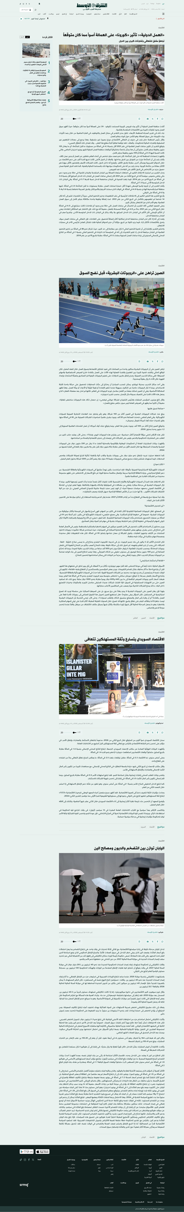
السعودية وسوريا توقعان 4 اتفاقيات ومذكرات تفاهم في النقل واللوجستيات (34, 72)
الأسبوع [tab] (22, 37)
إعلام (112, 1174)
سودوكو (111, 1191)
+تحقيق (149, 1194)
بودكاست (51, 14)
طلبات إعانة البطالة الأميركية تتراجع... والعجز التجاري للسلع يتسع (36, 102)
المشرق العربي (158, 1174)
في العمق (64, 14)
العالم (125, 14)
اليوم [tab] (27, 37)
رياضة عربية (161, 1191)
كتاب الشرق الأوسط (133, 1171)
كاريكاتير (137, 1168)
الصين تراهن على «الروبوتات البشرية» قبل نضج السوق (121, 273)
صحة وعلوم (97, 14)
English (158, 3)
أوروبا (150, 1168)
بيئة (99, 1171)
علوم (99, 1168)
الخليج (160, 1168)
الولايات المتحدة (148, 1165)
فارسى (143, 3)
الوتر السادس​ (109, 1168)
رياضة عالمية (161, 1194)
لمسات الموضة (71, 1171)
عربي (163, 3)
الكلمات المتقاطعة (108, 1188)
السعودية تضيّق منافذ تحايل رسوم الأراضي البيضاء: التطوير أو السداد (35, 63)
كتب (112, 1165)
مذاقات (73, 1165)
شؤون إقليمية (160, 1177)
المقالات (137, 1165)
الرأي (120, 14)
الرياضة (71, 14)
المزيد (39, 14)
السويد (143, 827)
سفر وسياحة (71, 1168)
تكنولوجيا (88, 14)
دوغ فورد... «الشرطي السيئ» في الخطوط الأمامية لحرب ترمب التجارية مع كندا (35, 83)
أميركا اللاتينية (148, 1177)
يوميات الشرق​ (80, 14)
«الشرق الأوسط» (153, 109)
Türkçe (152, 3)
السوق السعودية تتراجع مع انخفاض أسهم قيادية (37, 93)
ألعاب (44, 14)
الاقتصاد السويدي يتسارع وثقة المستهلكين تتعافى (124, 639)
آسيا (150, 1171)
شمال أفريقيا (159, 1171)
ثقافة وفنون (106, 14)
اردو (147, 3)
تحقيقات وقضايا (147, 1191)
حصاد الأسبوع (148, 1188)
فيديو (57, 14)
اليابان (143, 1137)
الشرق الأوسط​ (133, 14)
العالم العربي (161, 1165)
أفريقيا (150, 1174)
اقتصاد (152, 618)
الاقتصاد (114, 14)
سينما (112, 1171)
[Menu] (163, 14)
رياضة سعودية (160, 1188)
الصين (143, 618)
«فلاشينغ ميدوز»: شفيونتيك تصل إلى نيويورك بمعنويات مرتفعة (134, 19)
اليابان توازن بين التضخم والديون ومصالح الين (129, 848)
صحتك (99, 1165)
